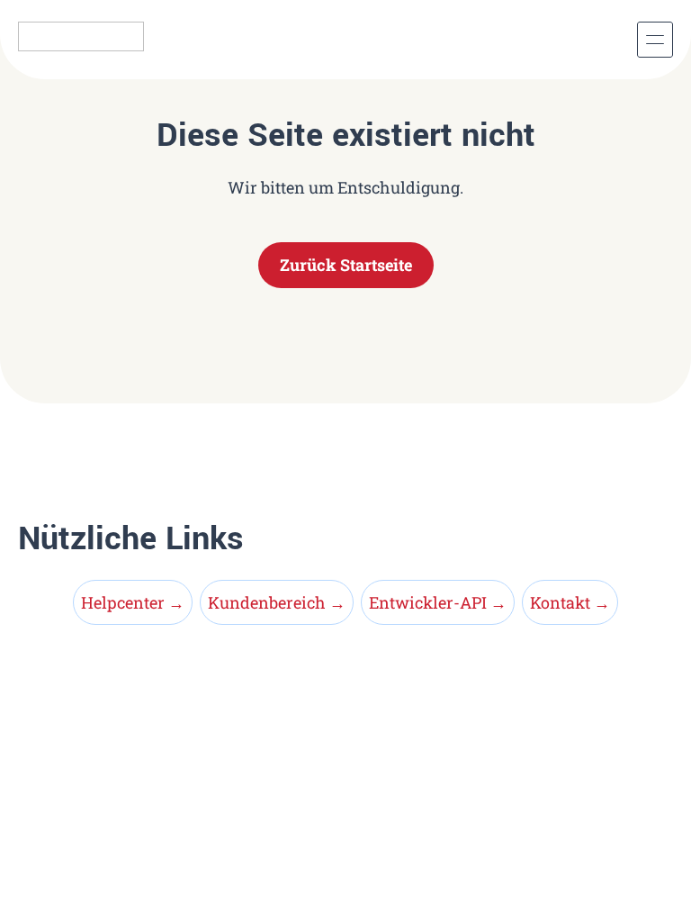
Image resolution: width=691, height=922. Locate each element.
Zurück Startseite (346, 265)
